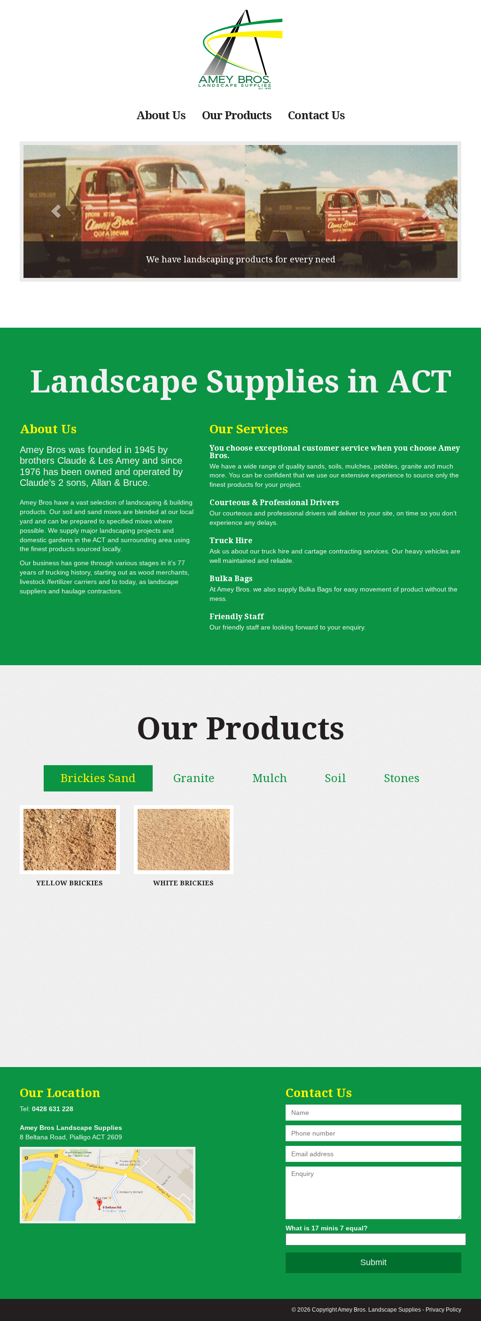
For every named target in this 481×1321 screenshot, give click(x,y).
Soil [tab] (335, 778)
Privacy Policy (443, 1309)
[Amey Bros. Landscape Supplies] (240, 49)
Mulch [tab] (269, 778)
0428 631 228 (52, 1109)
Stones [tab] (401, 778)
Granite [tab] (194, 778)
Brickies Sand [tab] (98, 778)
